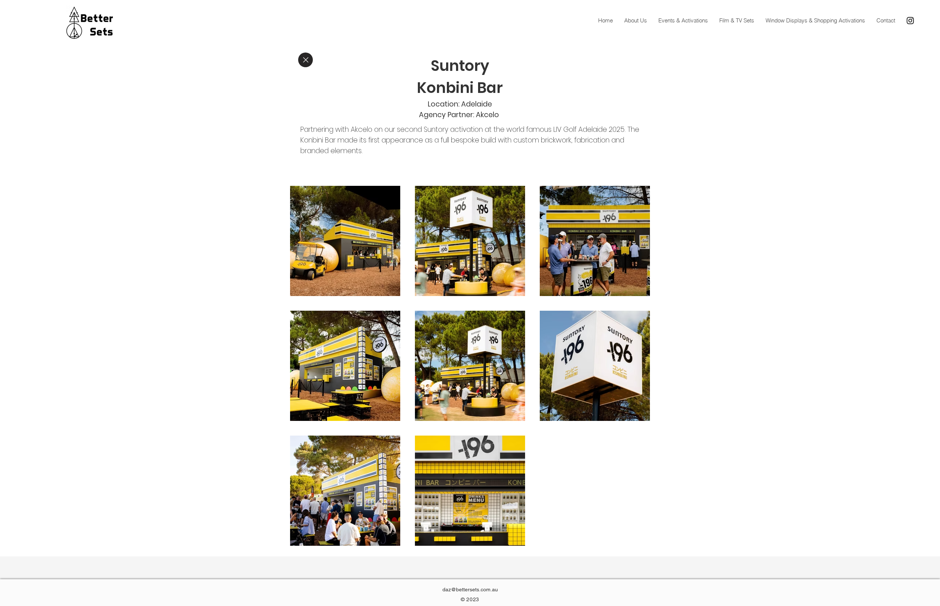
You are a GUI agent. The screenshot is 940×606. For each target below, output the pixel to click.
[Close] (305, 60)
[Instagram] (910, 20)
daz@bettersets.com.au (470, 589)
